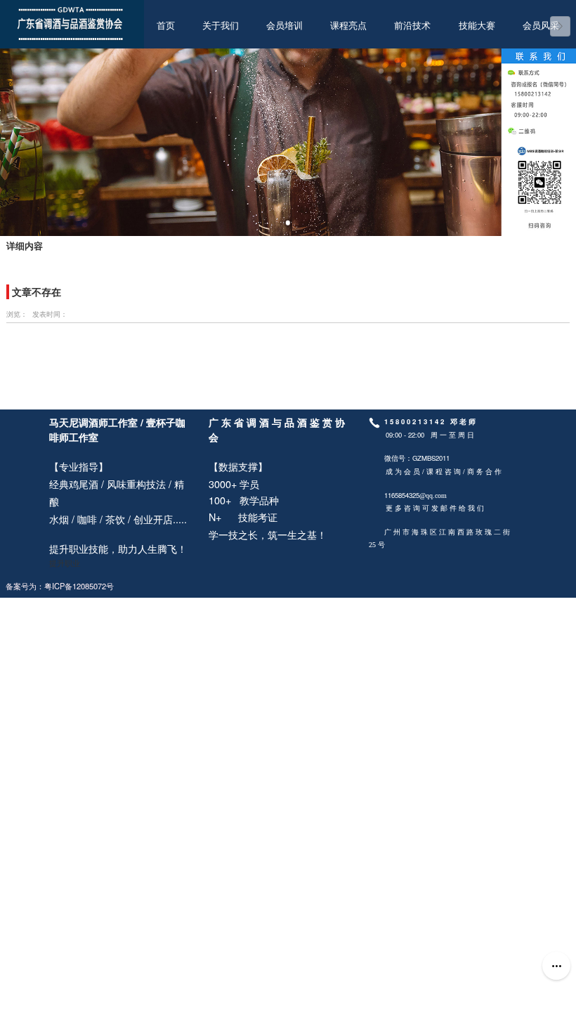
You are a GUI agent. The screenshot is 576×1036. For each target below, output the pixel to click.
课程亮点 (348, 26)
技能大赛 (477, 26)
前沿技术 (412, 26)
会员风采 (541, 26)
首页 (166, 26)
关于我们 (220, 26)
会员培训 (284, 26)
